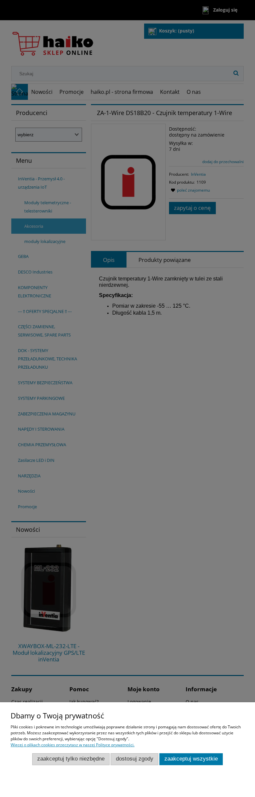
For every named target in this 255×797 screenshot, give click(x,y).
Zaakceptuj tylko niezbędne (71, 759)
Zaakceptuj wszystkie (191, 759)
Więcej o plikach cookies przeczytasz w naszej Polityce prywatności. (72, 745)
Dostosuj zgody (134, 759)
